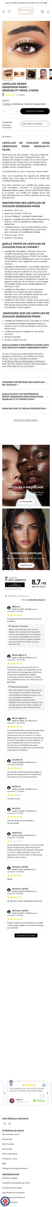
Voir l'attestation (15, 585)
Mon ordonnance (9, 1153)
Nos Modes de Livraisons (13, 1192)
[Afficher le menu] (3, 11)
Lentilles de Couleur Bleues (16, 256)
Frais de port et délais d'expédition (23, 408)
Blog (4, 1163)
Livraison (6, 104)
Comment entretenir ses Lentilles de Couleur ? (23, 383)
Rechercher (7, 1139)
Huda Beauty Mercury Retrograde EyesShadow (23, 361)
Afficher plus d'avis (26, 935)
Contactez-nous (9, 1158)
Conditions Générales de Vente (16, 1183)
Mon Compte (8, 1144)
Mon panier (7, 1149)
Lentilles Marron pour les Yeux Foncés (21, 297)
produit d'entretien (41, 187)
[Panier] (48, 11)
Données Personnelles (12, 1187)
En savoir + (7, 136)
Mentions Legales (10, 1178)
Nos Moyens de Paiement (13, 1197)
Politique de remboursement (15, 1168)
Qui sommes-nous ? (11, 1134)
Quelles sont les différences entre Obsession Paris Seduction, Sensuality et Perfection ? (22, 397)
